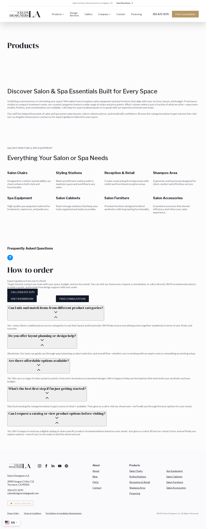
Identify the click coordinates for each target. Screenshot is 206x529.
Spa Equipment (174, 471)
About (95, 471)
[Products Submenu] (64, 14)
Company (103, 14)
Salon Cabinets (174, 476)
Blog (95, 476)
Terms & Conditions (32, 513)
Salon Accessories (176, 487)
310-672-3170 (161, 14)
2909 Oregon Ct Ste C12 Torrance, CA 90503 (20, 483)
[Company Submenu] (111, 14)
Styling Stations (137, 476)
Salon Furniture (174, 482)
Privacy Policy (13, 513)
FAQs (95, 482)
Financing (136, 14)
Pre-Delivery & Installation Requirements (64, 513)
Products (57, 14)
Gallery (88, 14)
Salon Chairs (136, 471)
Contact (120, 14)
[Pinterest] (66, 466)
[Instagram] (39, 466)
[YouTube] (59, 466)
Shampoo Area (137, 487)
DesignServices (74, 14)
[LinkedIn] (53, 466)
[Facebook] (46, 466)
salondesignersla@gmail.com (23, 493)
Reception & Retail (139, 482)
